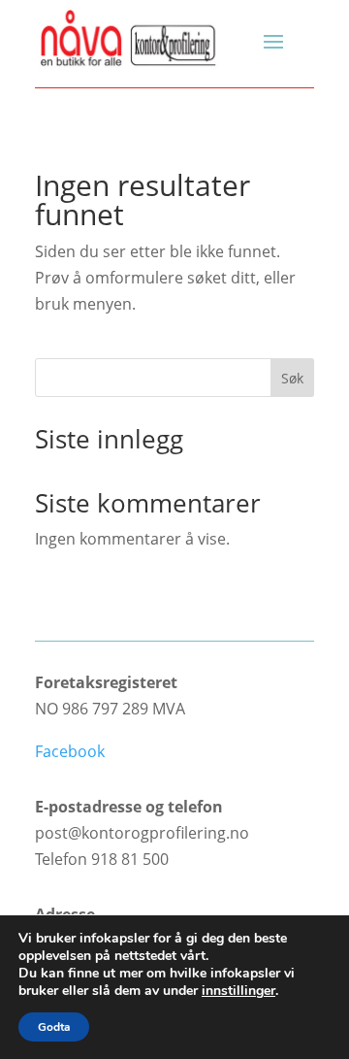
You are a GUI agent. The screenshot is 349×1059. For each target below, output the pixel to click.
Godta (54, 1027)
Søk (292, 378)
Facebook (70, 751)
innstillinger (238, 991)
